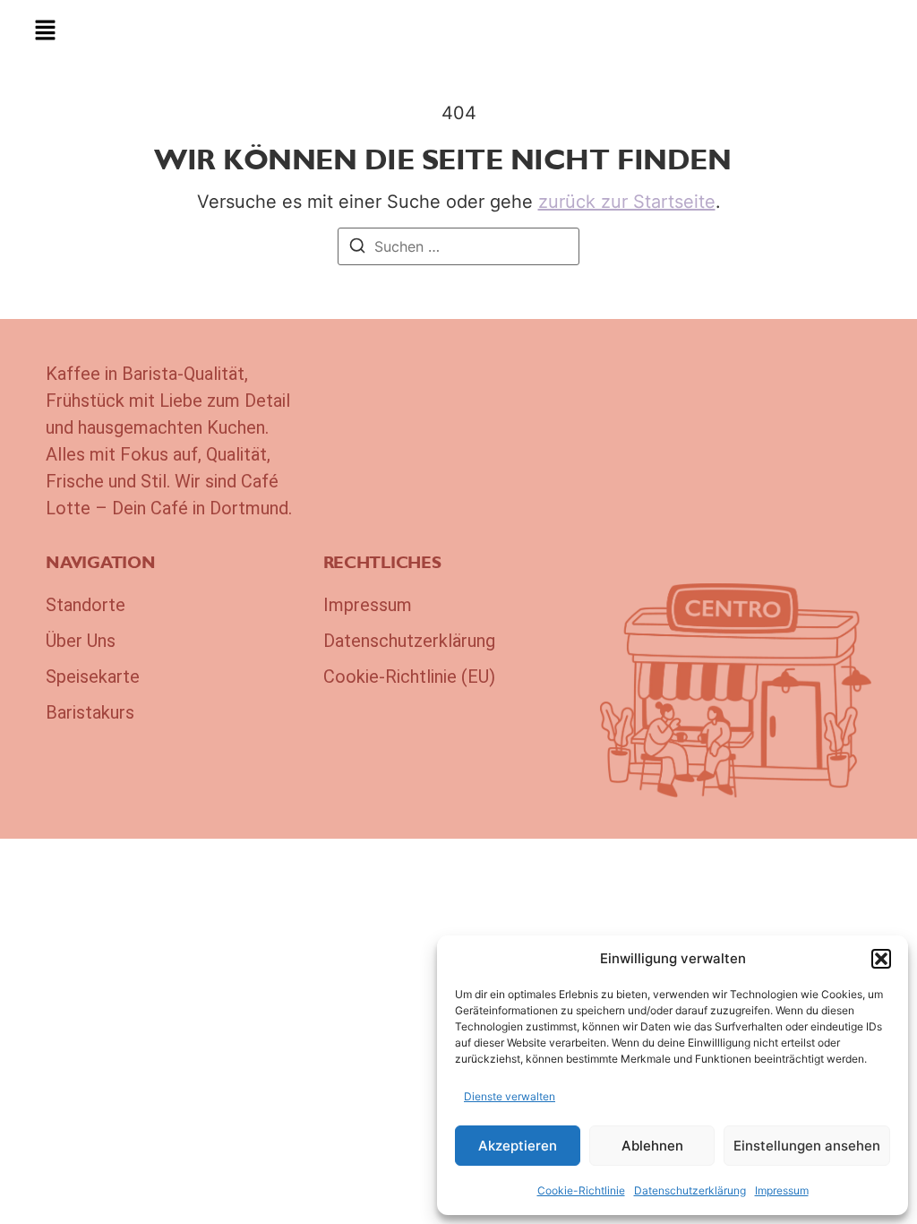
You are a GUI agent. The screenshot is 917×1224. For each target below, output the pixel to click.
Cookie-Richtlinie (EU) (409, 676)
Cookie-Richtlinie (581, 1190)
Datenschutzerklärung (690, 1190)
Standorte (85, 605)
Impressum (782, 1190)
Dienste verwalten (509, 1096)
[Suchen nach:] (458, 246)
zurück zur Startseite (627, 201)
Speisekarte (93, 676)
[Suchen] (357, 248)
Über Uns (81, 640)
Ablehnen (652, 1145)
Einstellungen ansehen (806, 1145)
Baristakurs (90, 712)
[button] (881, 959)
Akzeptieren (517, 1145)
